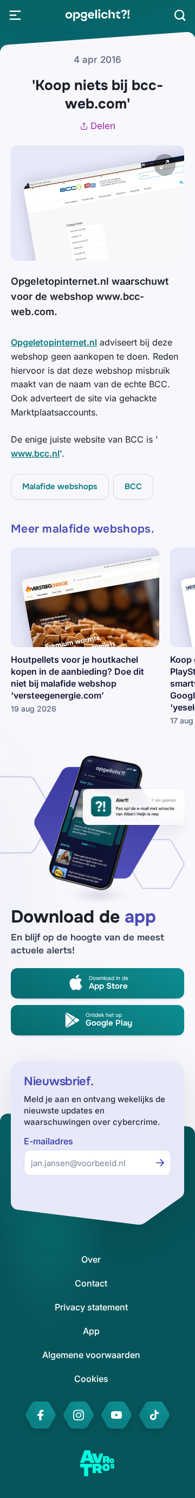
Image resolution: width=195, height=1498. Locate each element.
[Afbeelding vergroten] (165, 165)
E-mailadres (48, 1141)
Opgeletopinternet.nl (54, 342)
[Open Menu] (15, 15)
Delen (102, 125)
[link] (97, 15)
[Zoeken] (180, 15)
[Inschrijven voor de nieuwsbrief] (160, 1162)
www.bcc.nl (35, 453)
